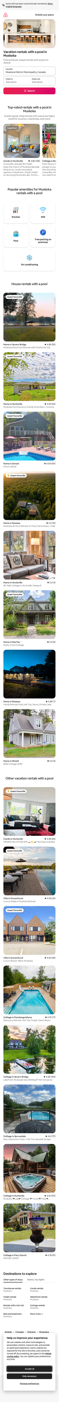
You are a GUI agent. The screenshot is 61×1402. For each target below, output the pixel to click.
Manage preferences (29, 1383)
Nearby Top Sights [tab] (35, 1279)
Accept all (29, 1369)
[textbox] (16, 82)
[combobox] (29, 72)
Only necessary (29, 1376)
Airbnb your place (44, 14)
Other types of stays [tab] (13, 1279)
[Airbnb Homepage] (5, 14)
